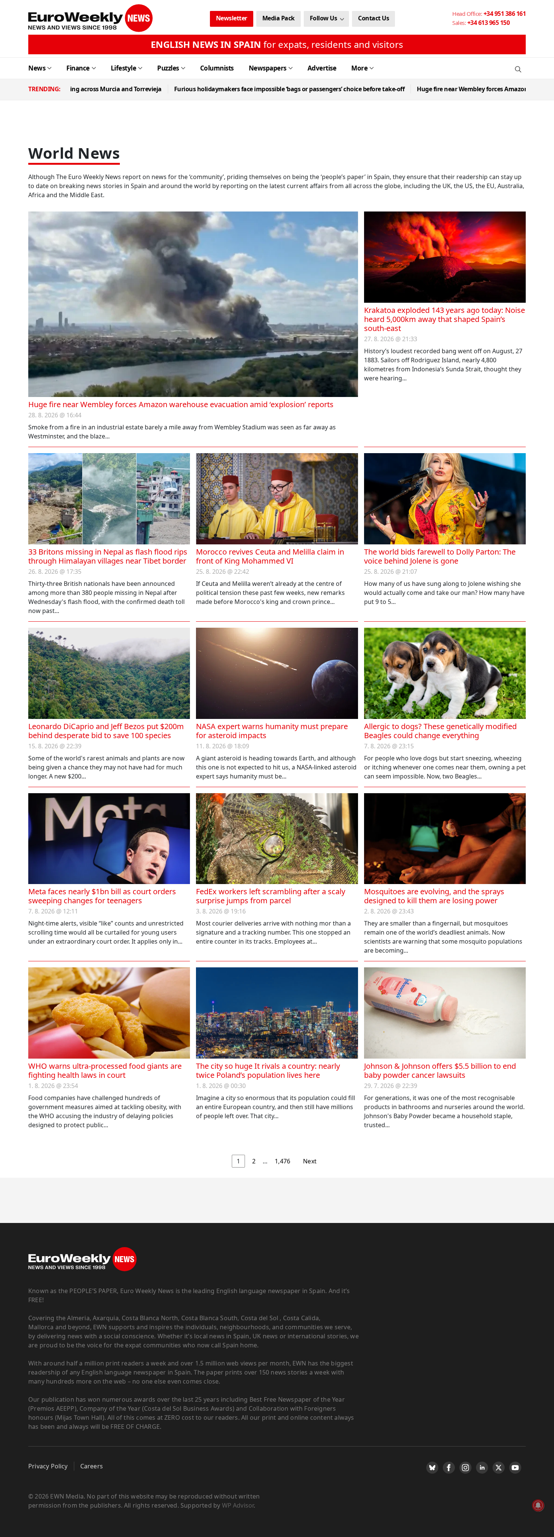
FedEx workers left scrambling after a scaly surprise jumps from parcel (270, 896)
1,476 (282, 1161)
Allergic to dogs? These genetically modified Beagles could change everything (440, 730)
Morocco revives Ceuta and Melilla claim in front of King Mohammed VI (270, 556)
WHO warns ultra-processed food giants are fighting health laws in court (105, 1070)
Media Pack (278, 18)
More (359, 68)
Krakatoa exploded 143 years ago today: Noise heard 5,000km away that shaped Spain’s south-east (444, 319)
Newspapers (267, 68)
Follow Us (323, 18)
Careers (91, 1466)
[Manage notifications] (538, 1505)
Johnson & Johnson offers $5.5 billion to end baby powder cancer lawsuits (440, 1070)
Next (310, 1161)
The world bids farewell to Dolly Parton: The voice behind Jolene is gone (440, 556)
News (36, 68)
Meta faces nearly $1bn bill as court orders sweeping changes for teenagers (102, 896)
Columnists (217, 68)
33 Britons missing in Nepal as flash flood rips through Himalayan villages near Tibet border (107, 556)
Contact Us (373, 18)
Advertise (322, 68)
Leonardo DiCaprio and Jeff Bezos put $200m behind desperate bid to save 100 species (106, 730)
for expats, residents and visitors (277, 44)
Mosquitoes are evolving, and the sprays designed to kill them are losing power (434, 896)
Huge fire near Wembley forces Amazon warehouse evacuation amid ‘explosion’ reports (181, 404)
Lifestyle (123, 68)
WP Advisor (238, 1505)
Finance (78, 68)
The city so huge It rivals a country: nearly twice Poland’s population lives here (268, 1070)
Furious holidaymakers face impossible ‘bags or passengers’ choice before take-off (223, 89)
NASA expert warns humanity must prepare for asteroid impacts (272, 730)
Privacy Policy (48, 1466)
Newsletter (231, 18)
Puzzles (168, 68)
